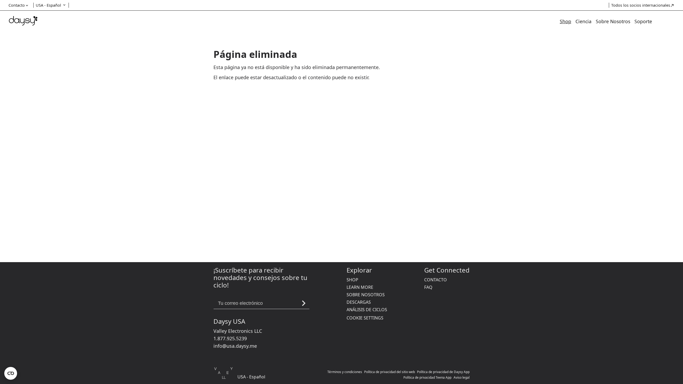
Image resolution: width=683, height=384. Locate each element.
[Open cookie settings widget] (10, 373)
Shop (565, 21)
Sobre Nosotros (613, 21)
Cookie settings (365, 318)
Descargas (359, 302)
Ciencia (583, 21)
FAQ (428, 287)
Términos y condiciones (344, 372)
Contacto (435, 280)
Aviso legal (462, 377)
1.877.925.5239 (230, 338)
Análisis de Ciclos (367, 310)
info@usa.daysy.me (235, 346)
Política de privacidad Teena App (427, 377)
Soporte (643, 21)
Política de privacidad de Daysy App (443, 372)
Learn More (360, 287)
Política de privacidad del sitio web (389, 372)
